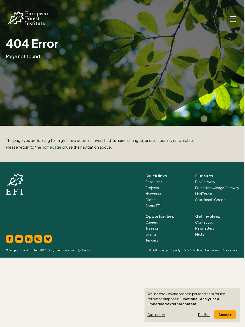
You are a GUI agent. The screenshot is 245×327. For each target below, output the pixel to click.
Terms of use (212, 250)
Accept (224, 314)
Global (150, 199)
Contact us (204, 222)
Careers (151, 222)
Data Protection (193, 250)
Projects (152, 188)
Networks (153, 194)
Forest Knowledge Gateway (217, 188)
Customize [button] (156, 314)
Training (151, 228)
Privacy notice (231, 250)
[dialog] (192, 305)
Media (200, 234)
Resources (153, 182)
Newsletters (204, 228)
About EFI (153, 205)
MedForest (203, 194)
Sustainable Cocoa (210, 199)
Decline (204, 314)
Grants (150, 234)
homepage (51, 147)
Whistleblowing (158, 250)
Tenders (151, 240)
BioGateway (205, 182)
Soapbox (86, 250)
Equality (176, 250)
